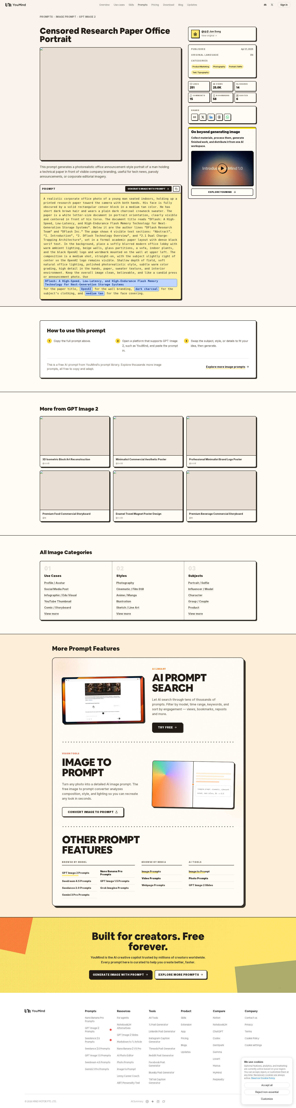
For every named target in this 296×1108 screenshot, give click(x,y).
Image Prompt (66, 16)
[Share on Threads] (219, 117)
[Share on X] (202, 117)
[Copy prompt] (176, 189)
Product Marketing (201, 67)
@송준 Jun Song (211, 31)
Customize (267, 1098)
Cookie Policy (252, 1038)
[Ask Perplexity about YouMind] (158, 1101)
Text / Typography (201, 72)
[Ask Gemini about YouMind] (152, 1101)
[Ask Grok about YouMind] (163, 1101)
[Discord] (265, 4)
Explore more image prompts (225, 366)
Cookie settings (253, 1045)
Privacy (249, 1024)
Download (168, 4)
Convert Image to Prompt (91, 812)
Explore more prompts (178, 974)
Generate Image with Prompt (146, 188)
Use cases (119, 4)
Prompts (142, 4)
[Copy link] (194, 117)
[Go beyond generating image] (222, 168)
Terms (248, 1031)
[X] (272, 4)
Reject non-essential (267, 1092)
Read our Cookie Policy (263, 1078)
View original (207, 35)
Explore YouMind (220, 192)
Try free (165, 727)
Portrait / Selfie (235, 67)
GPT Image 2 (87, 16)
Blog (180, 4)
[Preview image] (176, 53)
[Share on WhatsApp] (227, 117)
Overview (104, 4)
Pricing (155, 4)
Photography (219, 67)
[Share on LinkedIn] (211, 117)
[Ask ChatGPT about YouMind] (147, 1101)
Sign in (284, 4)
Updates (192, 4)
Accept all (267, 1085)
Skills (131, 4)
